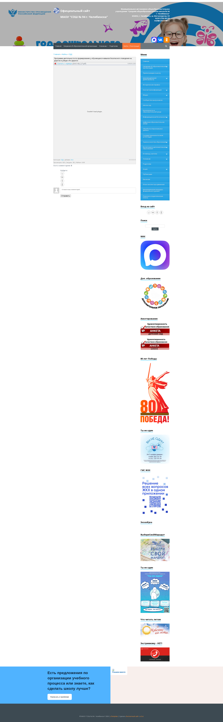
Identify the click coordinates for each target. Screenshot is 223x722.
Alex (72, 160)
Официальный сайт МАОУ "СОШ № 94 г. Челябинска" (84, 11)
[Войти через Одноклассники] (62, 184)
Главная (56, 54)
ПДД (70, 54)
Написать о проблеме (59, 697)
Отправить (65, 196)
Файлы (64, 54)
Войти (126, 46)
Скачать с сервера (64, 63)
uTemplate (114, 716)
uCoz (142, 716)
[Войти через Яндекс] (62, 181)
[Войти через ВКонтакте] (62, 177)
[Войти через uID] (62, 173)
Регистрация (134, 46)
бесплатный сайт (132, 716)
